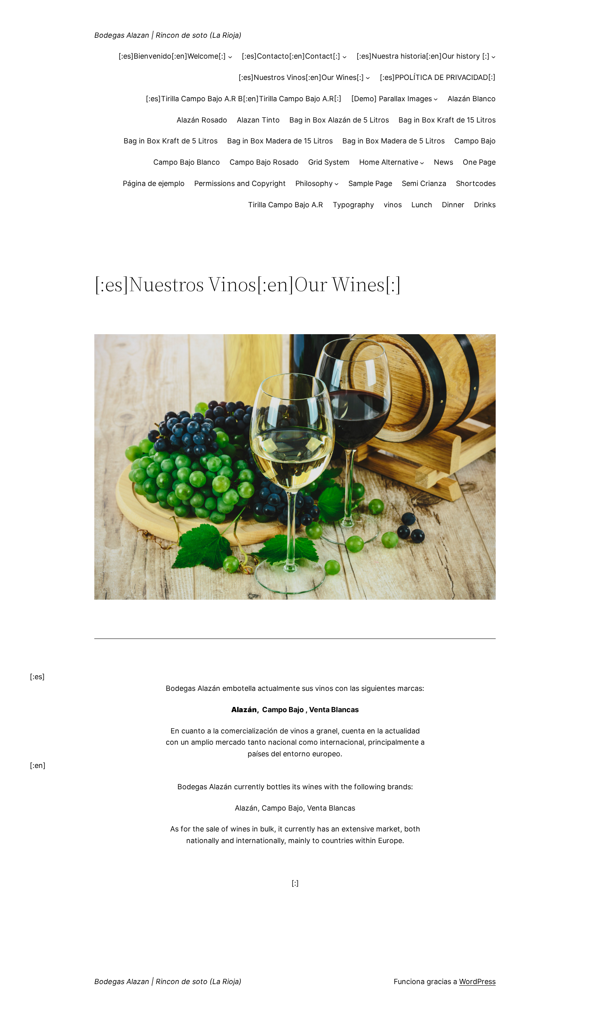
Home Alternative (388, 162)
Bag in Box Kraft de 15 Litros (447, 120)
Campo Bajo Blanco (186, 162)
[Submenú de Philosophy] (336, 184)
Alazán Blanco (472, 98)
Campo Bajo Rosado (264, 162)
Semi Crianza (424, 183)
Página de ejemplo (154, 183)
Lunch (421, 204)
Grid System (329, 162)
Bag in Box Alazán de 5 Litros (339, 120)
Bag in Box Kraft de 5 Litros (171, 141)
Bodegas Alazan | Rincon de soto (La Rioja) (168, 35)
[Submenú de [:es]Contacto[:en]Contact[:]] (344, 56)
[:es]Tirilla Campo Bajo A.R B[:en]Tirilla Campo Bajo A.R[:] (244, 98)
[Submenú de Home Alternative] (422, 162)
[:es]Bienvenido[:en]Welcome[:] (172, 56)
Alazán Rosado (202, 120)
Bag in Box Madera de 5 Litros (393, 141)
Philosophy (314, 183)
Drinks (485, 204)
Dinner (453, 204)
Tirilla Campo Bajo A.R (285, 204)
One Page (479, 162)
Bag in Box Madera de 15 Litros (280, 141)
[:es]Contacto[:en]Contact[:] (291, 56)
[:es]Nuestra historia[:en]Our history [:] (423, 56)
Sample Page (370, 183)
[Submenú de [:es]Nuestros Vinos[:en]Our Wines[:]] (368, 78)
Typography (353, 204)
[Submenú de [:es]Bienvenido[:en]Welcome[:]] (230, 56)
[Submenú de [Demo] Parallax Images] (435, 99)
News (443, 162)
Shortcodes (476, 183)
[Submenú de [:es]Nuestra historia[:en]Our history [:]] (493, 56)
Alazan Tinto (258, 120)
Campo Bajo (475, 141)
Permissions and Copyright (240, 183)
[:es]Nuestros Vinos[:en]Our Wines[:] (301, 77)
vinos (393, 204)
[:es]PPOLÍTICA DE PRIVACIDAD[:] (438, 77)
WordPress (477, 981)
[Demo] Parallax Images (391, 98)
